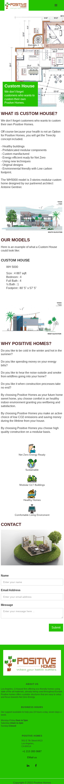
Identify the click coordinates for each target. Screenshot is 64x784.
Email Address (10, 590)
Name (5, 575)
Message (7, 604)
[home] (16, 3)
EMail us (32, 757)
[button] (56, 5)
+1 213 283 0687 (32, 751)
